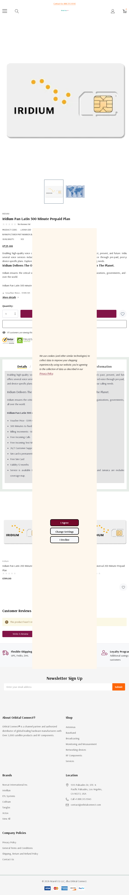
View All (6, 818)
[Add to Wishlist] (123, 314)
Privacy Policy (9, 842)
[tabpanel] (22, 549)
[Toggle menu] (4, 11)
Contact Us (8, 859)
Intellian (6, 790)
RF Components (74, 755)
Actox (5, 813)
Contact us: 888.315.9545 (64, 3)
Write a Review (20, 633)
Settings (64, 531)
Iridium (5, 213)
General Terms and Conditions (17, 848)
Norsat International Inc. (15, 784)
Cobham (6, 801)
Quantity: (7, 305)
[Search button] (17, 11)
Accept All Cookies (64, 522)
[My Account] (113, 11)
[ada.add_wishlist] (123, 587)
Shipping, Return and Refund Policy (20, 853)
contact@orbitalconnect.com (86, 804)
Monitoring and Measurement (81, 744)
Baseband (71, 732)
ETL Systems (8, 796)
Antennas (71, 727)
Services (70, 761)
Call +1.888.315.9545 (81, 799)
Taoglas (6, 807)
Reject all (64, 539)
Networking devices (76, 749)
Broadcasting (72, 738)
